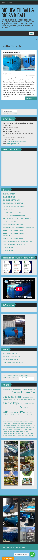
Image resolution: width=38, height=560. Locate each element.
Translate (14, 113)
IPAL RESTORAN (30, 412)
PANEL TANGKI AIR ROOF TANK (13, 224)
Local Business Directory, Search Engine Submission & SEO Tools (15, 377)
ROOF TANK (25, 427)
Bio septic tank (21, 392)
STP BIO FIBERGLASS (26, 433)
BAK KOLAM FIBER (9, 194)
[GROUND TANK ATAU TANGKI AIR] (19, 63)
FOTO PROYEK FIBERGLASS (27, 400)
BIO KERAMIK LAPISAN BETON (13, 203)
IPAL (22, 411)
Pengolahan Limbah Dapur (13, 421)
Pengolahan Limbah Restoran (26, 421)
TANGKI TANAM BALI (13, 435)
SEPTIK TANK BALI (7, 429)
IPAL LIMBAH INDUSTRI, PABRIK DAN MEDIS (17, 218)
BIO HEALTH (25, 389)
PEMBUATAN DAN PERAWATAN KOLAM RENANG (18, 227)
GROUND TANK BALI (14, 412)
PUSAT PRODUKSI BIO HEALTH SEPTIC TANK (17, 242)
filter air (18, 400)
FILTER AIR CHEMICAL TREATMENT (14, 206)
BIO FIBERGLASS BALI (10, 354)
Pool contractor (18, 427)
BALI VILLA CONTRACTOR (11, 360)
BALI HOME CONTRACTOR (11, 357)
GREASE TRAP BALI (23, 403)
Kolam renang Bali (9, 417)
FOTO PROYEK (7, 209)
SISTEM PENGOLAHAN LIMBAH (13, 363)
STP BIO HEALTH (8, 248)
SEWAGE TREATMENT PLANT (20, 429)
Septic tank (31, 427)
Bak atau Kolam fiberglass (9, 389)
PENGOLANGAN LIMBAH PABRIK (16, 425)
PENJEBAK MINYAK (29, 425)
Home (33, 40)
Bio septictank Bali (27, 397)
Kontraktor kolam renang (19, 417)
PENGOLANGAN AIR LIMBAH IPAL (11, 423)
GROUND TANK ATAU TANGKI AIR (11, 52)
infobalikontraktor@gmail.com (17, 142)
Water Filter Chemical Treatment (26, 435)
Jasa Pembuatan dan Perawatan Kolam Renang (14, 415)
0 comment (31, 76)
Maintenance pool (30, 417)
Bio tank (14, 400)
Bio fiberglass (18, 389)
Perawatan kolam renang (9, 427)
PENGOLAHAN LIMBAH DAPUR (13, 230)
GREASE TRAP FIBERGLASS (12, 212)
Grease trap (10, 403)
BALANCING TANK (9, 197)
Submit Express (26, 377)
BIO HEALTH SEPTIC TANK (11, 200)
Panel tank (21, 419)
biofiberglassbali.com (13, 144)
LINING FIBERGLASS (9, 221)
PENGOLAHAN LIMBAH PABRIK (13, 239)
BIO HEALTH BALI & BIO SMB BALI (17, 12)
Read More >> (30, 98)
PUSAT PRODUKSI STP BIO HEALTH (14, 245)
